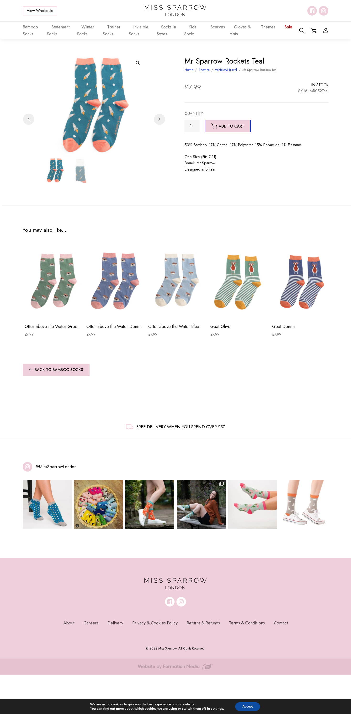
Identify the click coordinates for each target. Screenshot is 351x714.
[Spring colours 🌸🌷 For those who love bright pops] (252, 504)
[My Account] (326, 31)
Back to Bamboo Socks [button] (59, 369)
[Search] (302, 31)
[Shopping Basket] (314, 31)
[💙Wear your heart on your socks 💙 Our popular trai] (47, 504)
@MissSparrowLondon (56, 467)
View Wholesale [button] (40, 10)
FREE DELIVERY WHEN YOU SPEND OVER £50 (180, 427)
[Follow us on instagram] (323, 10)
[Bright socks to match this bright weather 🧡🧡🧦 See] (149, 504)
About (68, 623)
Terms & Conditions (247, 623)
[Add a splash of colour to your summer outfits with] (98, 504)
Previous (28, 119)
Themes (204, 69)
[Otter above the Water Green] (54, 280)
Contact (281, 623)
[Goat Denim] (301, 280)
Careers (91, 623)
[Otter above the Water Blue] (177, 280)
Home (189, 69)
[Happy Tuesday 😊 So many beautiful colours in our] (201, 504)
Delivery (115, 623)
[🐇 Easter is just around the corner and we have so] (303, 504)
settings (217, 709)
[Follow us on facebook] (312, 10)
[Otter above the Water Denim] (115, 280)
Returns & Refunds (203, 623)
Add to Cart (53, 312)
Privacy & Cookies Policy (155, 623)
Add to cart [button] (231, 126)
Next (159, 119)
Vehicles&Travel (226, 69)
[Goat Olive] (239, 280)
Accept (247, 706)
